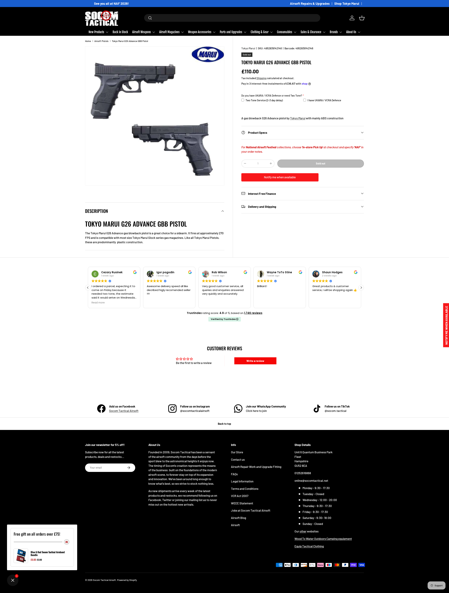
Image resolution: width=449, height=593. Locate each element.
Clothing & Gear (260, 32)
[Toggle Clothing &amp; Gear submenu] (271, 32)
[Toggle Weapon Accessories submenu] (214, 32)
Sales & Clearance (311, 32)
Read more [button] (97, 302)
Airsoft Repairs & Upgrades (310, 3)
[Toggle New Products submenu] (107, 32)
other (303, 531)
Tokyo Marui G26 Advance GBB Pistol (130, 41)
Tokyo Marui (248, 48)
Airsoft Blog (238, 517)
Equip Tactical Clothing (309, 546)
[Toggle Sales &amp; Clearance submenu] (324, 32)
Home (88, 41)
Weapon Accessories (199, 32)
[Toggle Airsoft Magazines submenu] (182, 32)
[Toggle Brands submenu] (341, 32)
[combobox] (232, 18)
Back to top (224, 423)
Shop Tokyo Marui (346, 3)
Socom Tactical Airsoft (123, 410)
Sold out (320, 163)
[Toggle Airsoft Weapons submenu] (154, 32)
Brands (334, 32)
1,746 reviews (253, 313)
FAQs (234, 474)
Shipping (261, 77)
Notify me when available (280, 177)
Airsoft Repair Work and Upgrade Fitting (256, 466)
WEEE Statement (242, 503)
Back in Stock (120, 32)
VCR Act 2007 (239, 496)
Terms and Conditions (244, 488)
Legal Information (242, 481)
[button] (362, 18)
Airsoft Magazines (169, 32)
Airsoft (235, 525)
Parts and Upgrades (231, 32)
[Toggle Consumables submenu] (295, 32)
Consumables (284, 32)
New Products (96, 32)
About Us (351, 32)
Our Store (237, 452)
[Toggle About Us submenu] (359, 32)
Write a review (255, 360)
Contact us (238, 459)
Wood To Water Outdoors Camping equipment (323, 538)
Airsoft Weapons (141, 32)
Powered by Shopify (127, 580)
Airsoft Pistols (101, 41)
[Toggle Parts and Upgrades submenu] (245, 32)
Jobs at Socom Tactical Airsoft (250, 510)
